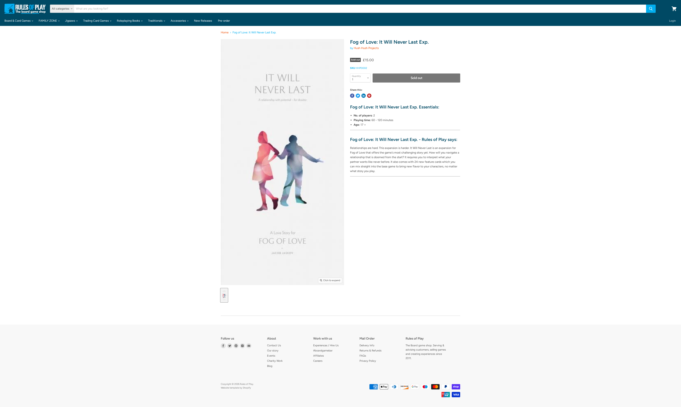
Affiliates (318, 355)
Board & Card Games (17, 20)
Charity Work (275, 360)
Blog (269, 366)
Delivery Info (366, 345)
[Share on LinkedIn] (363, 96)
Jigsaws (70, 20)
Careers (317, 360)
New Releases (203, 20)
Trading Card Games (96, 20)
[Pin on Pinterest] (369, 96)
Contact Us (274, 345)
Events (271, 355)
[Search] (651, 9)
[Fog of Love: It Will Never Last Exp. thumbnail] (224, 295)
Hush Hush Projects (366, 48)
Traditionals (155, 20)
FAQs (362, 355)
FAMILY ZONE (48, 20)
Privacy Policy (367, 360)
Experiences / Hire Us (326, 345)
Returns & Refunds (370, 350)
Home (225, 32)
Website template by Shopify (236, 387)
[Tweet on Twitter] (358, 96)
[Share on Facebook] (352, 96)
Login (672, 20)
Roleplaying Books (129, 20)
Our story (272, 350)
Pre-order (224, 20)
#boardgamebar (323, 350)
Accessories (179, 20)
